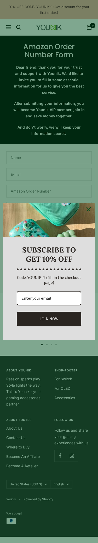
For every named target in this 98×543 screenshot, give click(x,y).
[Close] (88, 209)
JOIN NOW (49, 318)
